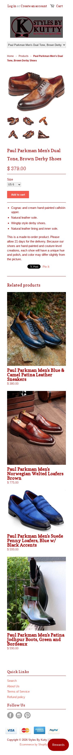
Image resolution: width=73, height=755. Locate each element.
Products (23, 56)
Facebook (10, 715)
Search (12, 680)
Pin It (46, 266)
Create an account (34, 6)
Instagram (19, 715)
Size (10, 179)
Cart (59, 6)
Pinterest (27, 715)
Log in (12, 6)
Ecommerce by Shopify (33, 744)
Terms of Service (18, 691)
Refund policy (16, 697)
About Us (13, 686)
